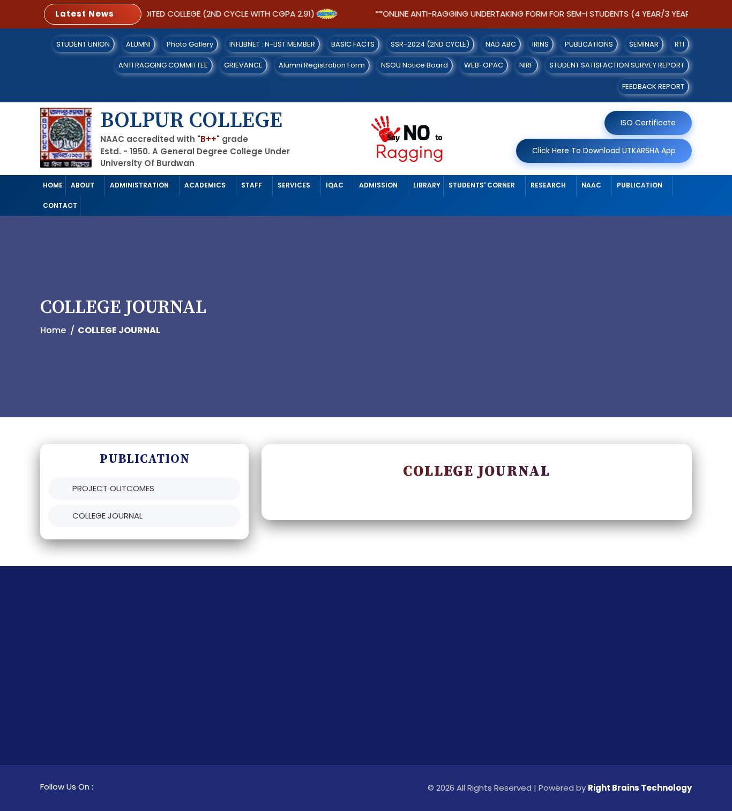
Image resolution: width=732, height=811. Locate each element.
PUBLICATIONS (589, 44)
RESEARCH (548, 185)
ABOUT (82, 185)
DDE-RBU (455, 750)
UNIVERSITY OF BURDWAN (320, 668)
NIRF (526, 65)
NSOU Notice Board (414, 65)
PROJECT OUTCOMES (113, 488)
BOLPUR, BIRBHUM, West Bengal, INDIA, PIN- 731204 (610, 675)
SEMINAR (644, 44)
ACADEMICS (205, 185)
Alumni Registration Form (322, 65)
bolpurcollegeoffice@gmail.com (613, 716)
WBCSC (287, 721)
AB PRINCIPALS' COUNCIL (466, 675)
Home (53, 330)
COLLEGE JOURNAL (107, 515)
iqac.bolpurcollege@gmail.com (611, 733)
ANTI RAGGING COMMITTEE (163, 65)
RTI (679, 44)
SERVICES (294, 185)
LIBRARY (426, 185)
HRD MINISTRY (464, 733)
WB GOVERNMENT (306, 703)
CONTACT (60, 205)
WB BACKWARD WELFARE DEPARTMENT (319, 779)
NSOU (449, 768)
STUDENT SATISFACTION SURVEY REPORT (616, 65)
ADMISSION (378, 185)
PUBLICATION (639, 185)
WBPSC (286, 756)
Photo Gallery (190, 44)
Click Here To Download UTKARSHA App (604, 150)
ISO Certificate (648, 122)
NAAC (591, 185)
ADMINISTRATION (139, 185)
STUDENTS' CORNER (482, 185)
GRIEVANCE (243, 65)
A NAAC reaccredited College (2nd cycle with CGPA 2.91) (181, 13)
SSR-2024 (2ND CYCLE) (430, 44)
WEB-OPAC (483, 65)
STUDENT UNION (83, 44)
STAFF (251, 185)
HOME (53, 185)
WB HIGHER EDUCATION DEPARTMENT (342, 686)
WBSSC (286, 738)
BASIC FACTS (353, 44)
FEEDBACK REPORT (653, 86)
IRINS (540, 44)
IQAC (334, 185)
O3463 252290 (577, 698)
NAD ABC (500, 44)
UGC (447, 698)
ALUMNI (138, 44)
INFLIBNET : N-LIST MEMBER (272, 44)
